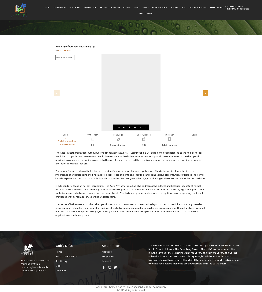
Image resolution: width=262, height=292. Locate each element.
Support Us (108, 256)
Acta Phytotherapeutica (67, 139)
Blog (58, 265)
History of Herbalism (66, 256)
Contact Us (108, 261)
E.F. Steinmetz (64, 50)
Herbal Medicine (67, 144)
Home (59, 251)
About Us (107, 251)
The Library (61, 261)
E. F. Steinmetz (169, 145)
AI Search (61, 270)
